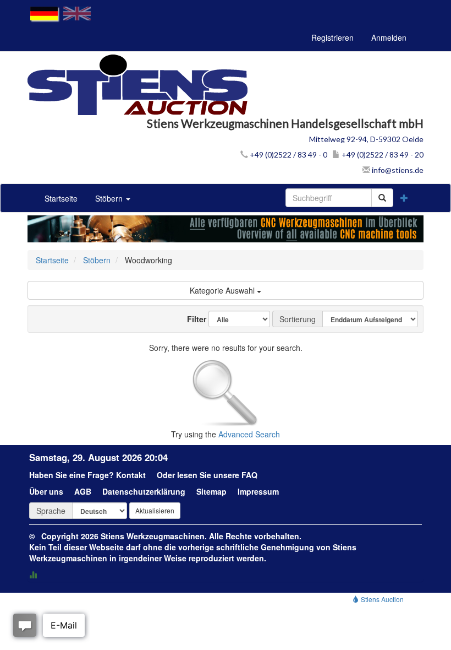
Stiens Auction (381, 599)
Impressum (258, 491)
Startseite (61, 198)
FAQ (249, 474)
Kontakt (131, 474)
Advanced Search (249, 434)
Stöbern (110, 198)
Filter (192, 318)
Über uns (46, 491)
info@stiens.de (397, 170)
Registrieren (332, 37)
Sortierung (297, 318)
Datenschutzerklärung (143, 491)
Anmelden (388, 37)
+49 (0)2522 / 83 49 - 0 (287, 154)
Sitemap (211, 491)
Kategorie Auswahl (223, 290)
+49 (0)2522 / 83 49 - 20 (382, 154)
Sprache (50, 510)
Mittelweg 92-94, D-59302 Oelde (366, 139)
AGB (82, 491)
